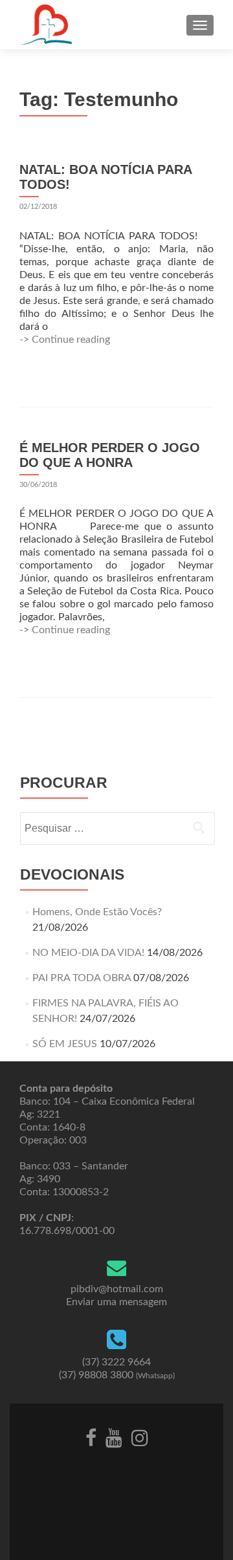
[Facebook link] (90, 1437)
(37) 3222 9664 (116, 1362)
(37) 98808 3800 (117, 1375)
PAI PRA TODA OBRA (81, 978)
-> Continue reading (64, 339)
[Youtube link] (113, 1437)
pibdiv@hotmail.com (117, 1289)
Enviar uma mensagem (116, 1302)
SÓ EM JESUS (64, 1044)
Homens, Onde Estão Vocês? (97, 912)
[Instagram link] (139, 1437)
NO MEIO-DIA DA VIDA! (88, 953)
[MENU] (200, 25)
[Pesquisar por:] (117, 828)
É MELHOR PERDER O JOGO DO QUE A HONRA (109, 455)
